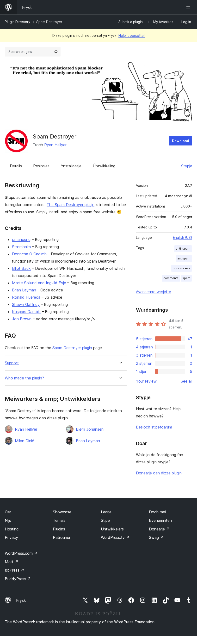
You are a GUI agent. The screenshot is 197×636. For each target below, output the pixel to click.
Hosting (11, 529)
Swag (156, 537)
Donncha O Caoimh (29, 254)
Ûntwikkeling (104, 166)
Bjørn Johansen (90, 429)
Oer (8, 512)
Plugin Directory (17, 22)
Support (12, 363)
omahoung (21, 239)
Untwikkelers (112, 529)
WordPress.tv (115, 537)
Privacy (11, 537)
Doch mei (157, 512)
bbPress (14, 570)
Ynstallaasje (71, 166)
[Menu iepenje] (189, 7)
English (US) (182, 237)
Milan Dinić (24, 440)
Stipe (105, 520)
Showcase (62, 512)
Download (180, 141)
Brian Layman (24, 290)
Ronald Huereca (26, 297)
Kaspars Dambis (26, 311)
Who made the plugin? (24, 378)
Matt (11, 561)
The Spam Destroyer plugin (70, 204)
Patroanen (62, 537)
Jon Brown (21, 318)
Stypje (186, 166)
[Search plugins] (56, 52)
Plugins (59, 529)
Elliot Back (21, 268)
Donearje (159, 529)
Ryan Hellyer (55, 144)
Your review (146, 381)
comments (171, 278)
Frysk (21, 600)
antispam (183, 258)
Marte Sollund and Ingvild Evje (39, 282)
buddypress (181, 268)
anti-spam (183, 248)
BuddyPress (18, 578)
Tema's (59, 520)
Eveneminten (160, 520)
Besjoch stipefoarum (154, 427)
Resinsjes (41, 166)
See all (186, 381)
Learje (106, 512)
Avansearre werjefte (153, 291)
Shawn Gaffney (26, 304)
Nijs (8, 520)
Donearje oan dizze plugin (159, 473)
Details (16, 166)
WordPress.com (21, 553)
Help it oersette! (131, 35)
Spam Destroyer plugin (72, 347)
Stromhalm (21, 246)
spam (186, 278)
